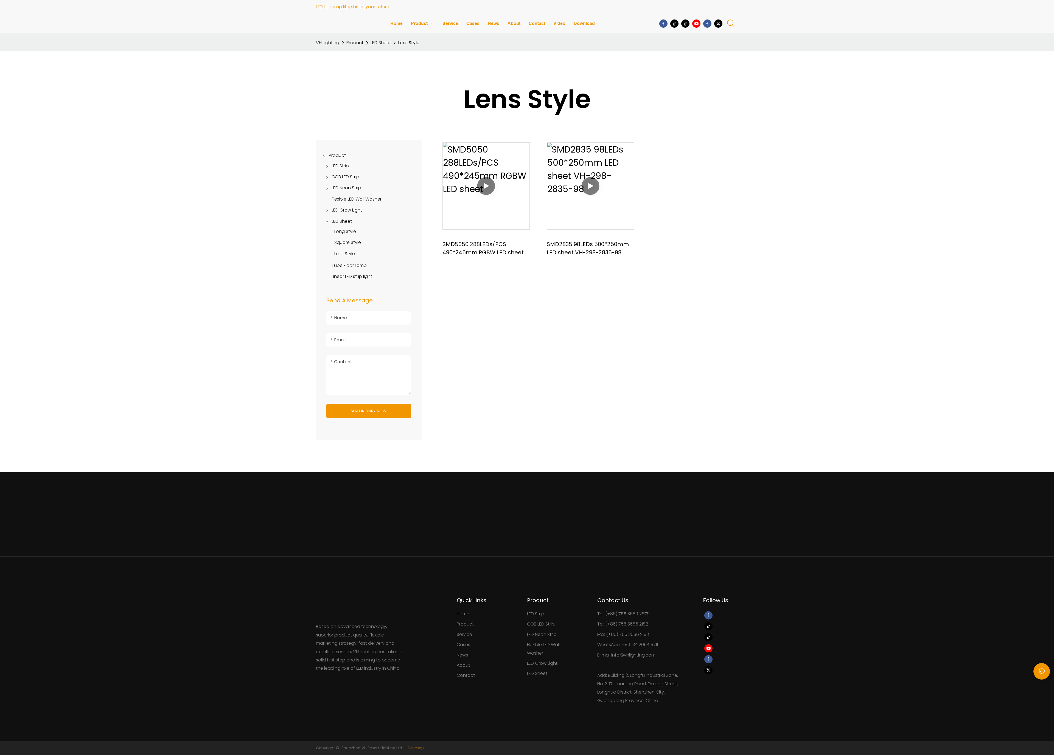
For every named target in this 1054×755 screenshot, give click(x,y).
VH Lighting (327, 43)
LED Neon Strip (542, 634)
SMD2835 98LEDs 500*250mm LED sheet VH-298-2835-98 (588, 248)
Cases (463, 644)
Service (464, 634)
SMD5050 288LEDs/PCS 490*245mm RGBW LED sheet (483, 248)
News (462, 655)
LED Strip (535, 614)
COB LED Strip (541, 624)
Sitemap (416, 748)
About (463, 665)
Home (463, 614)
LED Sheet (381, 43)
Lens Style (408, 43)
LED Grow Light (542, 663)
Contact (466, 675)
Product (354, 43)
